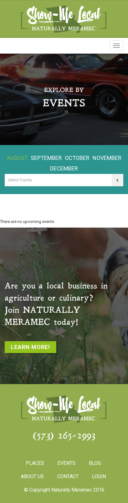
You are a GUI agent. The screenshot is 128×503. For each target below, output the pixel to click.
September (46, 158)
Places (35, 463)
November (107, 158)
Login (99, 476)
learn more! (30, 347)
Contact (68, 476)
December (64, 168)
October (77, 158)
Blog (95, 463)
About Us (32, 476)
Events (66, 463)
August (17, 158)
